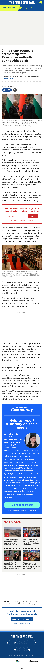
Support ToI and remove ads (33, 8)
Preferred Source (10, 78)
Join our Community (9, 8)
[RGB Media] (18, 661)
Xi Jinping (32, 604)
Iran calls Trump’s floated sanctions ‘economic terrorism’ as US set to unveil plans (12, 565)
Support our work (22, 505)
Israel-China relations (21, 604)
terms (31, 220)
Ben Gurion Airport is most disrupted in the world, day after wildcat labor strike (31, 542)
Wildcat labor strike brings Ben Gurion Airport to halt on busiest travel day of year (31, 565)
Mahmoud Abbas (8, 604)
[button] (40, 2)
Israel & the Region (15, 602)
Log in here (28, 623)
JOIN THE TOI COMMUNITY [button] (22, 619)
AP (4, 84)
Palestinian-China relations (31, 602)
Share (8, 90)
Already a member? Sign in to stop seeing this (22, 510)
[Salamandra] (33, 661)
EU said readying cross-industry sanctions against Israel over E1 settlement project (12, 542)
